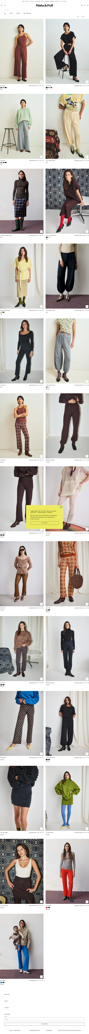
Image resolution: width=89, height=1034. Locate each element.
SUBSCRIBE (44, 523)
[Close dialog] (61, 507)
